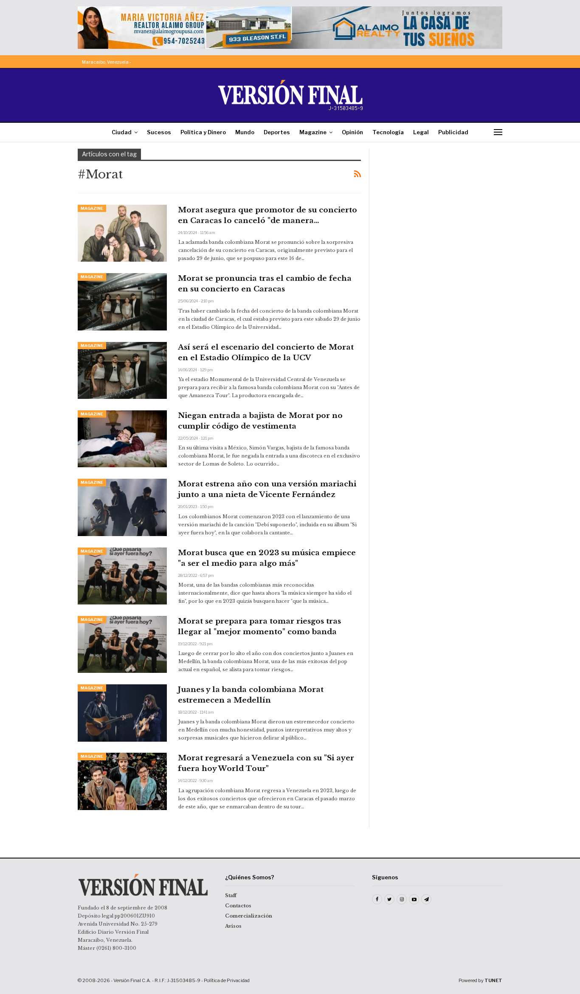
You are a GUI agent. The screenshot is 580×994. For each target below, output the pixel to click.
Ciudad (122, 132)
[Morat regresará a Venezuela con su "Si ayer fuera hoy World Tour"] (122, 781)
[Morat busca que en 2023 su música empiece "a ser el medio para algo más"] (122, 576)
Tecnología (388, 132)
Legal (421, 132)
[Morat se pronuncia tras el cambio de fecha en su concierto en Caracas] (122, 301)
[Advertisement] (441, 202)
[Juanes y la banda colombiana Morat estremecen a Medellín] (122, 712)
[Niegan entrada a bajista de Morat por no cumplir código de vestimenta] (122, 438)
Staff (231, 895)
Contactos (238, 906)
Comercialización (248, 916)
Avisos (233, 926)
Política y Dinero (203, 132)
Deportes (277, 132)
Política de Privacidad (227, 980)
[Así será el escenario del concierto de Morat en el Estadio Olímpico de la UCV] (122, 370)
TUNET (493, 980)
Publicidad (453, 132)
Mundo (244, 132)
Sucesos (159, 132)
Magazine (313, 132)
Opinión (352, 132)
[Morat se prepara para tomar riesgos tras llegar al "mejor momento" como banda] (122, 644)
